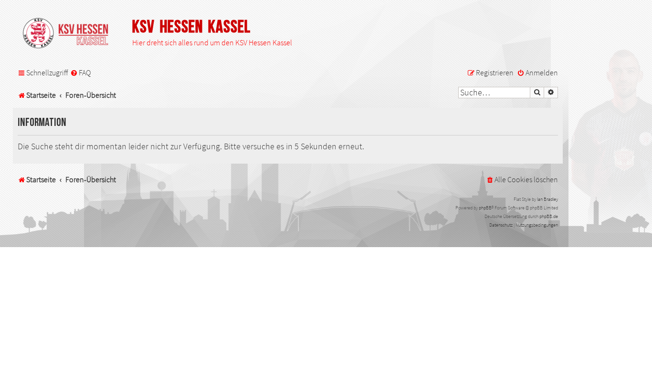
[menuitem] (80, 73)
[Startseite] (70, 34)
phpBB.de (548, 216)
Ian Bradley (547, 199)
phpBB (485, 208)
